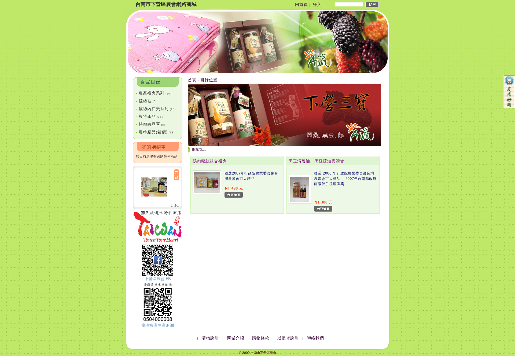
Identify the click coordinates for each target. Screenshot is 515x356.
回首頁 (301, 4)
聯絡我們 (315, 338)
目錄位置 (209, 80)
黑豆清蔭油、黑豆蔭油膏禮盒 (316, 161)
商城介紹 (235, 338)
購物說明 (210, 338)
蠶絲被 (146, 101)
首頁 (192, 80)
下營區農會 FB (158, 278)
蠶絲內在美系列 (156, 108)
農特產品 (149, 116)
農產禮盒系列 (153, 93)
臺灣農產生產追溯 (158, 325)
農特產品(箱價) (155, 132)
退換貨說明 (288, 338)
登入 (317, 4)
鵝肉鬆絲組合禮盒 (210, 161)
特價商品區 (150, 124)
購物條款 (260, 338)
